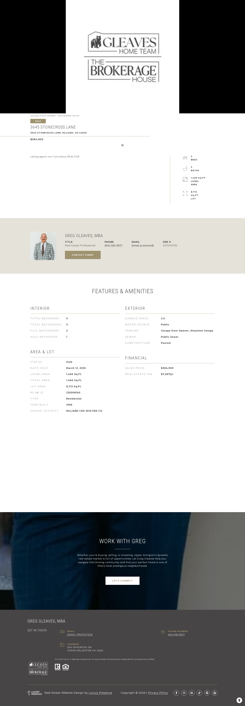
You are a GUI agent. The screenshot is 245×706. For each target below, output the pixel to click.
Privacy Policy (158, 692)
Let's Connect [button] (122, 580)
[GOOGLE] (207, 693)
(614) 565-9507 (114, 245)
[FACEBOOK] (176, 693)
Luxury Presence (100, 692)
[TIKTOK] (199, 693)
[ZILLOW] (214, 693)
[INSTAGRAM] (184, 693)
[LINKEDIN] (192, 693)
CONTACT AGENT (83, 255)
